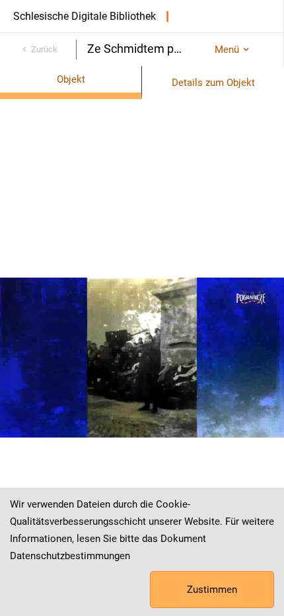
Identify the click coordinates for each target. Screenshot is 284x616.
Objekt (71, 79)
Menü (227, 50)
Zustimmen (212, 590)
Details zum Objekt (213, 83)
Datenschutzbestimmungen (70, 556)
